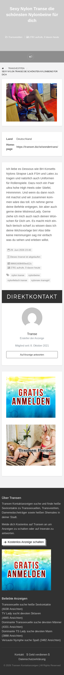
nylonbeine (34, 275)
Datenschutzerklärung (32, 659)
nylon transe (17, 275)
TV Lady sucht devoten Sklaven (21, 613)
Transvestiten (15, 37)
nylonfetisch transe (17, 280)
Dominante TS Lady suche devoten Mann (27, 631)
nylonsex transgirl (40, 280)
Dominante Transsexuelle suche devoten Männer (32, 622)
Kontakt (19, 654)
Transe (32, 334)
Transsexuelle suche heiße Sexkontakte (26, 604)
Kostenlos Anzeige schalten (26, 542)
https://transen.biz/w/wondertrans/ (37, 146)
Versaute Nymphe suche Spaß (20, 640)
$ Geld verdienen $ (38, 654)
